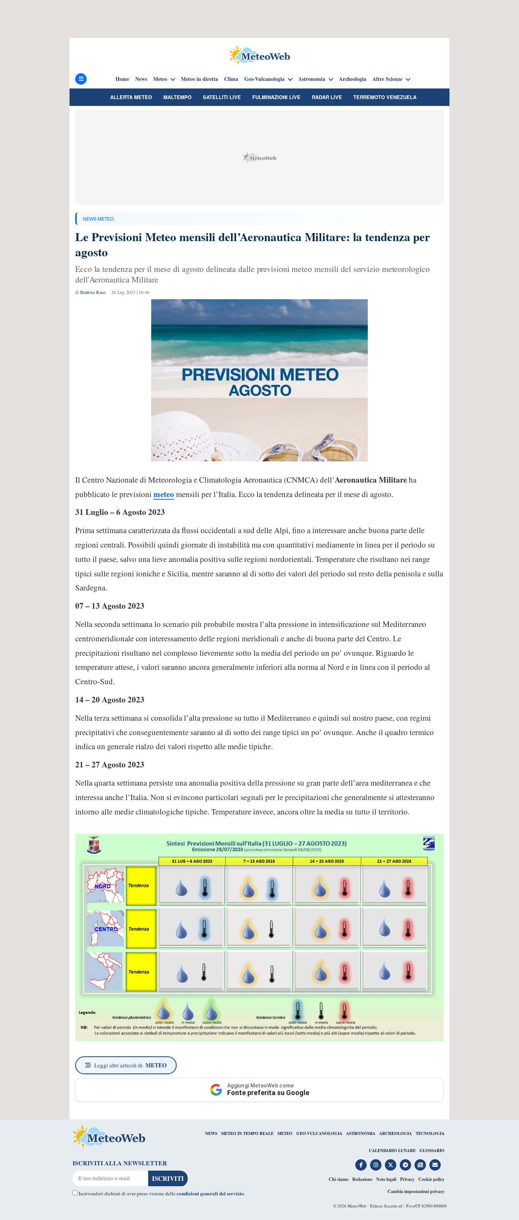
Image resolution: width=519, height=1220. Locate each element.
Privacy (407, 1179)
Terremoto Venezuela (384, 97)
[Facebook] (361, 1165)
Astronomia (311, 79)
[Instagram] (375, 1165)
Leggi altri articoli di (130, 1065)
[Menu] (81, 79)
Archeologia (352, 79)
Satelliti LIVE (222, 97)
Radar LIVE (327, 97)
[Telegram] (405, 1165)
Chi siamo (338, 1179)
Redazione (362, 1179)
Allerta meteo (131, 97)
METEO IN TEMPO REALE (247, 1133)
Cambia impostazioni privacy (416, 1191)
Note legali (386, 1179)
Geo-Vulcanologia (264, 79)
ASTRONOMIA (360, 1133)
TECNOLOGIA (430, 1133)
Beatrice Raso (93, 292)
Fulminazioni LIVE (276, 97)
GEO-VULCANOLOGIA (319, 1133)
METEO (285, 1133)
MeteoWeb (357, 1206)
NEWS (211, 1133)
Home (122, 79)
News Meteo (98, 218)
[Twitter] (390, 1165)
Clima (231, 79)
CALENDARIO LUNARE (392, 1150)
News (141, 79)
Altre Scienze (387, 79)
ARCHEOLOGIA (395, 1133)
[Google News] (420, 1165)
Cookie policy (431, 1179)
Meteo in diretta (199, 79)
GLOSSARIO (432, 1150)
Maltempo (177, 97)
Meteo (160, 79)
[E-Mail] (435, 1165)
